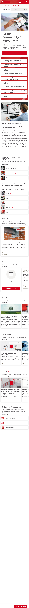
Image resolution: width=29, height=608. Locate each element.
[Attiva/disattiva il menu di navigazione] (2, 2)
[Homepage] (7, 2)
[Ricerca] (26, 2)
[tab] (6, 9)
